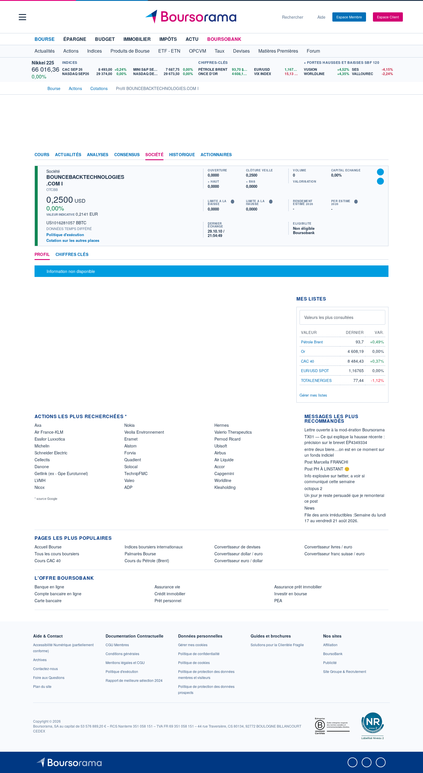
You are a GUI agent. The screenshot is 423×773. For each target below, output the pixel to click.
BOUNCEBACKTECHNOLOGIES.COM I (85, 180)
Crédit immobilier (170, 593)
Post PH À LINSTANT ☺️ (326, 469)
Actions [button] (71, 50)
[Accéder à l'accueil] (37, 88)
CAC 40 (307, 361)
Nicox (40, 487)
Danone (42, 466)
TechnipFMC (136, 473)
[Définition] (232, 202)
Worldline (222, 480)
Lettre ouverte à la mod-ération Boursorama (344, 430)
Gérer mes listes (313, 395)
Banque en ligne (49, 587)
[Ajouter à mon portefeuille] (380, 172)
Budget (105, 39)
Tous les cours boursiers (57, 553)
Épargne (74, 39)
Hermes (221, 425)
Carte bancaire (48, 600)
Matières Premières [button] (278, 50)
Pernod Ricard (227, 439)
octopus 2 (313, 488)
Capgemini (224, 473)
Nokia (129, 425)
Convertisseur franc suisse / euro (334, 553)
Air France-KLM (49, 432)
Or (303, 351)
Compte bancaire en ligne (58, 593)
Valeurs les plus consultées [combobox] (328, 317)
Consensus (127, 154)
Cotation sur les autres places (72, 240)
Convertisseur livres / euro (328, 547)
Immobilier (137, 39)
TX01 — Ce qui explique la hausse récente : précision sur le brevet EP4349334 (344, 439)
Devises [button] (241, 50)
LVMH (40, 480)
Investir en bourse (290, 593)
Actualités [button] (45, 50)
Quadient (132, 459)
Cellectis (42, 459)
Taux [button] (219, 50)
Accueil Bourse (48, 547)
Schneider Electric (51, 453)
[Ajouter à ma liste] (380, 181)
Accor (219, 466)
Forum (313, 50)
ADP (128, 487)
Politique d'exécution (65, 234)
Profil (42, 254)
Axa (38, 425)
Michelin (42, 446)
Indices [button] (94, 50)
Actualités (68, 154)
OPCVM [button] (197, 50)
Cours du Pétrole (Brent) (147, 560)
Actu (192, 39)
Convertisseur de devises (237, 547)
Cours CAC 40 (48, 560)
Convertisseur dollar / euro (238, 553)
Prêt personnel (168, 600)
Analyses (97, 154)
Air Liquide (224, 459)
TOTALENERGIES (316, 380)
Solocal (131, 466)
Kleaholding (225, 487)
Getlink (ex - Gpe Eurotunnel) (61, 473)
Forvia (130, 453)
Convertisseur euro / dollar (238, 560)
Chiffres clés (72, 254)
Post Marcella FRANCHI (326, 462)
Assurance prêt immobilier (298, 587)
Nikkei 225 (43, 62)
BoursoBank (224, 39)
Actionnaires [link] (216, 154)
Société (154, 154)
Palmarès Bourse (140, 553)
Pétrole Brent (312, 342)
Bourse (45, 39)
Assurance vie (167, 587)
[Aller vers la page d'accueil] (209, 16)
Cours (42, 154)
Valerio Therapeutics (233, 432)
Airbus (220, 453)
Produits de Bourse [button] (130, 50)
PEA (278, 600)
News (309, 508)
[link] (40, 659)
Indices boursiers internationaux (154, 547)
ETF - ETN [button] (169, 50)
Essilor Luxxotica (50, 439)
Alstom (130, 446)
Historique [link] (182, 154)
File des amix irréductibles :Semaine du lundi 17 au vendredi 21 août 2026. (345, 517)
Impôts (168, 39)
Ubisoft (220, 446)
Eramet (131, 439)
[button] (22, 17)
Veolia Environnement (144, 432)
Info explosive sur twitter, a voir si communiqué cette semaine (334, 478)
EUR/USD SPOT (315, 370)
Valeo (129, 480)
